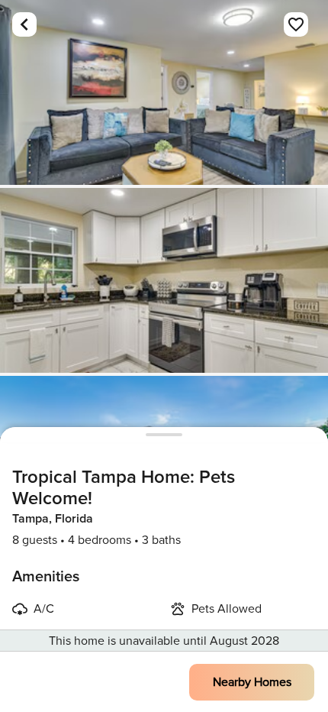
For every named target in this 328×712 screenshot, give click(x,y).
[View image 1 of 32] (164, 92)
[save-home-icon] (296, 24)
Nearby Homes (252, 682)
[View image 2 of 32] (164, 280)
